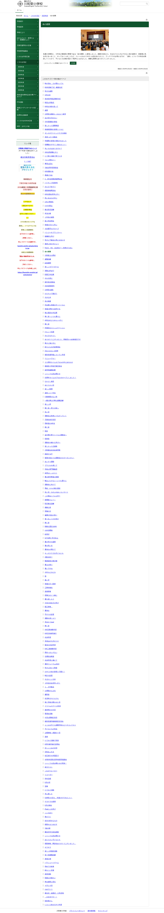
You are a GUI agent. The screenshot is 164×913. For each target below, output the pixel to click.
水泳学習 (48, 637)
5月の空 (47, 782)
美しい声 (48, 404)
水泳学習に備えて (51, 660)
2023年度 (45, 16)
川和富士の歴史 (50, 255)
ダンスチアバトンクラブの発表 (56, 133)
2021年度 (21, 86)
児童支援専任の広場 (24, 45)
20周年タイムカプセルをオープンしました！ (60, 377)
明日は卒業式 (49, 102)
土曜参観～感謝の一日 (52, 733)
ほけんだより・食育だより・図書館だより (25, 39)
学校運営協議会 (22, 51)
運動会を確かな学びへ (52, 442)
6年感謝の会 (49, 171)
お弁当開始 (49, 530)
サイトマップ (102, 911)
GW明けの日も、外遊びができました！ (58, 798)
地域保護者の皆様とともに (54, 129)
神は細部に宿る (50, 882)
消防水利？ (49, 557)
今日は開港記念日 (51, 717)
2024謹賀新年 (50, 286)
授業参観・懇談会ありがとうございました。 (60, 843)
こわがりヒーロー (51, 771)
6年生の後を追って (51, 106)
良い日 (47, 412)
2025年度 (21, 71)
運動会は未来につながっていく (56, 416)
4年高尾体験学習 (51, 629)
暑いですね (49, 568)
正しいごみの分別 (51, 748)
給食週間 (48, 263)
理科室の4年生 (50, 423)
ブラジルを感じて (51, 465)
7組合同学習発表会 (51, 167)
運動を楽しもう (50, 618)
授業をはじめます (51, 824)
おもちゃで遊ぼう (51, 293)
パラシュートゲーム (52, 863)
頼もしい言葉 (49, 870)
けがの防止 (49, 206)
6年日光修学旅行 (51, 633)
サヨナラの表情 (50, 801)
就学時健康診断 (50, 370)
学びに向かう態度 (51, 668)
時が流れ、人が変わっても (54, 83)
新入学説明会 (49, 221)
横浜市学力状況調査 (52, 832)
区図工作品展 (49, 274)
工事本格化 (49, 587)
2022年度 (21, 82)
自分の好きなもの (51, 821)
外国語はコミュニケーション (55, 328)
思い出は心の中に (51, 198)
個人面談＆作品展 (51, 313)
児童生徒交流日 (50, 419)
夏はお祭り (49, 565)
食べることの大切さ (52, 519)
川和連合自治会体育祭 (52, 450)
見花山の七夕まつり (52, 641)
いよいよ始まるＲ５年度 (53, 905)
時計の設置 (49, 675)
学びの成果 (49, 91)
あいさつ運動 (49, 461)
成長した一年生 (50, 393)
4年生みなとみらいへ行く (54, 320)
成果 (46, 110)
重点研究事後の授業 (52, 477)
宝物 (46, 786)
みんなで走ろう (50, 187)
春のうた (48, 817)
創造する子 (49, 454)
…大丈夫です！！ (51, 897)
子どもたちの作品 (51, 729)
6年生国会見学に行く (52, 194)
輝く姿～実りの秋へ (52, 408)
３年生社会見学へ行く (52, 683)
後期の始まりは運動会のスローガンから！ (59, 458)
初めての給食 (49, 866)
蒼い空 (47, 580)
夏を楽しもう (49, 599)
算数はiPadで (49, 271)
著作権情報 (91, 911)
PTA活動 (20, 102)
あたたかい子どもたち (52, 840)
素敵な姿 (48, 507)
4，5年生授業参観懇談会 (53, 179)
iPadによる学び (50, 809)
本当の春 (48, 213)
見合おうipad (49, 622)
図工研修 (49, 607)
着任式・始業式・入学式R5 (54, 893)
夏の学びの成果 (50, 542)
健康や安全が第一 (51, 515)
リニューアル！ (50, 358)
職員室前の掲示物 (51, 561)
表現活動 (48, 874)
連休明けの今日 (50, 710)
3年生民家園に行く (51, 152)
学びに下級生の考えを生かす (55, 240)
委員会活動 (49, 713)
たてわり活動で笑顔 (52, 740)
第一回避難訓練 (50, 855)
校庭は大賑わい (50, 878)
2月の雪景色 (49, 202)
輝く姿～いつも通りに (52, 316)
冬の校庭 (48, 301)
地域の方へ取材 (50, 584)
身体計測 (48, 859)
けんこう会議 (49, 332)
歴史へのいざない (51, 652)
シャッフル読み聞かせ (52, 374)
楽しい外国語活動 (51, 851)
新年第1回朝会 (50, 282)
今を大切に (49, 278)
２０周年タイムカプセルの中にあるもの (59, 362)
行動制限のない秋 (51, 397)
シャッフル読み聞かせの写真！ (56, 763)
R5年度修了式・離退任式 (53, 87)
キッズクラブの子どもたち (54, 553)
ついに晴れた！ (50, 160)
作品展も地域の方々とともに (55, 305)
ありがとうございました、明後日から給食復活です (63, 339)
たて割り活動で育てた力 (53, 156)
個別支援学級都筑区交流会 (54, 721)
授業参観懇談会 (50, 190)
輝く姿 (47, 324)
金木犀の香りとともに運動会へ (56, 435)
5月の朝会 (48, 805)
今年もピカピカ (50, 572)
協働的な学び (49, 236)
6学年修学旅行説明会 (52, 744)
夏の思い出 (49, 545)
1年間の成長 (49, 290)
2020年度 (21, 90)
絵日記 (47, 534)
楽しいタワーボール (52, 267)
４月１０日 (49, 885)
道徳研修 (48, 591)
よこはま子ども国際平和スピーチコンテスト (60, 725)
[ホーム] (68, 3)
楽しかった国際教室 (52, 125)
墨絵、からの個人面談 (52, 488)
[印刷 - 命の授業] (147, 19)
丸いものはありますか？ (53, 148)
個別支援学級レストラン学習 (55, 355)
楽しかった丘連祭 (51, 446)
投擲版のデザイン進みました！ (56, 144)
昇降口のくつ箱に (51, 595)
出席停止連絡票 (22, 115)
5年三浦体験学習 (51, 649)
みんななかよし (50, 335)
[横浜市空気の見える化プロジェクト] (27, 171)
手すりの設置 (49, 614)
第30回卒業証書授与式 (53, 99)
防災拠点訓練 (49, 503)
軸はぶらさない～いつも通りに (56, 481)
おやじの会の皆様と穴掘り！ (55, 671)
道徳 (46, 737)
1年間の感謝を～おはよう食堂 (55, 114)
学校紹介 (20, 21)
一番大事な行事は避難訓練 (54, 400)
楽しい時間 (49, 389)
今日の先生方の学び (52, 603)
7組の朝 (47, 828)
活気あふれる (49, 752)
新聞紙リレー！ (50, 500)
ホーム (19, 10)
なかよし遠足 (49, 381)
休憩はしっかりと (51, 473)
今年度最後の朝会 (51, 122)
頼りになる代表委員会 (52, 347)
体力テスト (49, 767)
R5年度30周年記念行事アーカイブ (26, 96)
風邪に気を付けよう (52, 244)
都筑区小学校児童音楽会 (53, 366)
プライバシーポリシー (77, 911)
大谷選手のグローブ (52, 229)
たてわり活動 (49, 790)
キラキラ (48, 847)
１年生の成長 (49, 217)
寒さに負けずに (50, 343)
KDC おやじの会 (23, 126)
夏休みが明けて (50, 549)
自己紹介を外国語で (52, 755)
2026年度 (21, 67)
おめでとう (49, 889)
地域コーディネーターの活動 (26, 108)
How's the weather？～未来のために (59, 248)
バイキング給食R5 (51, 183)
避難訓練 (48, 259)
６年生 (73, 63)
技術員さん (49, 901)
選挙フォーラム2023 (52, 664)
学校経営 (20, 27)
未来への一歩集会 (51, 137)
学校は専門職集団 (51, 469)
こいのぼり (49, 813)
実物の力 (48, 511)
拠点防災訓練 (49, 209)
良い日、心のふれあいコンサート (56, 492)
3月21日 (48, 95)
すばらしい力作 (50, 679)
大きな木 (48, 297)
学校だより (21, 32)
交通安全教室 (49, 656)
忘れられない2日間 (51, 351)
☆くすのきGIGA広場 (24, 121)
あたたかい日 (49, 385)
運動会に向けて (50, 484)
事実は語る (49, 164)
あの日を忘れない (51, 118)
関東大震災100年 (51, 526)
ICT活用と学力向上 (51, 538)
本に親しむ (49, 794)
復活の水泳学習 (50, 645)
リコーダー (49, 775)
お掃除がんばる (50, 691)
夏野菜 (47, 694)
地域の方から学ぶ (51, 225)
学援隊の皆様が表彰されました (56, 141)
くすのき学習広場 (23, 56)
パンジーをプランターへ (53, 232)
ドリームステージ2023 (53, 706)
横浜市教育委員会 (28, 157)
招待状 (47, 439)
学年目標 (48, 779)
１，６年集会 (49, 687)
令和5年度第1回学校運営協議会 (56, 759)
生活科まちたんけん (52, 698)
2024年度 (21, 75)
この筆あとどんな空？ (52, 496)
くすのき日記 (35, 16)
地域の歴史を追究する (52, 309)
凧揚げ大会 (49, 175)
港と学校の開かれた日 (52, 702)
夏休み (47, 610)
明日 (46, 431)
